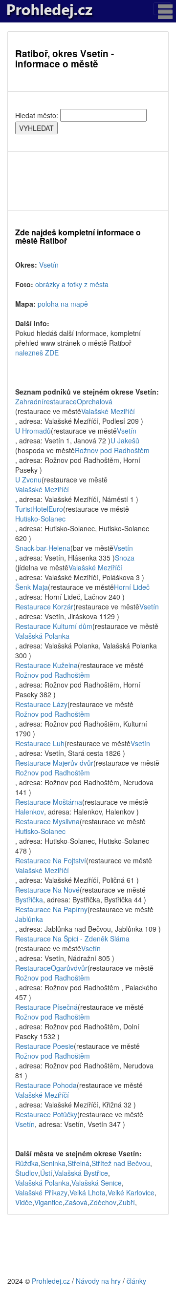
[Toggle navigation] (162, 8)
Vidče (23, 1202)
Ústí (46, 1173)
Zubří (126, 1202)
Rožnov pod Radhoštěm (112, 450)
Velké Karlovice (131, 1192)
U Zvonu (28, 479)
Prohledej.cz (51, 1281)
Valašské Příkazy (41, 1192)
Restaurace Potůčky (46, 1114)
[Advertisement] (88, 181)
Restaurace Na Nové (47, 890)
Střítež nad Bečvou (120, 1163)
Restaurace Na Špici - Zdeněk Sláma (72, 938)
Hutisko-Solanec (40, 518)
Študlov (26, 1173)
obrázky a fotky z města (72, 284)
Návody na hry (98, 1281)
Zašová (76, 1202)
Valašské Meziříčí (108, 411)
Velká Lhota (87, 1192)
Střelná (78, 1163)
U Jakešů (124, 440)
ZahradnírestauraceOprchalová (63, 401)
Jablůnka (29, 919)
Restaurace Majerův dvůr (54, 763)
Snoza (124, 558)
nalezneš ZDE (37, 352)
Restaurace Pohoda (46, 1085)
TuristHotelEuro (39, 509)
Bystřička (29, 899)
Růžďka (27, 1163)
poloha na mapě (63, 304)
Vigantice (48, 1202)
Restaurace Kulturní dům (53, 626)
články (136, 1281)
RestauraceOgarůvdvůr (51, 968)
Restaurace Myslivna (47, 821)
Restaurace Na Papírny (51, 909)
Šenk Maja (31, 587)
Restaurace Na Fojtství (50, 860)
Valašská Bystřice (81, 1173)
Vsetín (49, 265)
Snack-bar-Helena (42, 548)
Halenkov (29, 811)
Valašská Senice (96, 1183)
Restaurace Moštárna (48, 802)
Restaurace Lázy (41, 704)
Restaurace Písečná (46, 1007)
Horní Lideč (132, 587)
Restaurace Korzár (44, 606)
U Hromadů (33, 431)
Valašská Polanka (42, 636)
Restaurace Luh (40, 743)
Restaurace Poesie (44, 1046)
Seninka (53, 1163)
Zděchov (102, 1202)
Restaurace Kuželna (46, 665)
